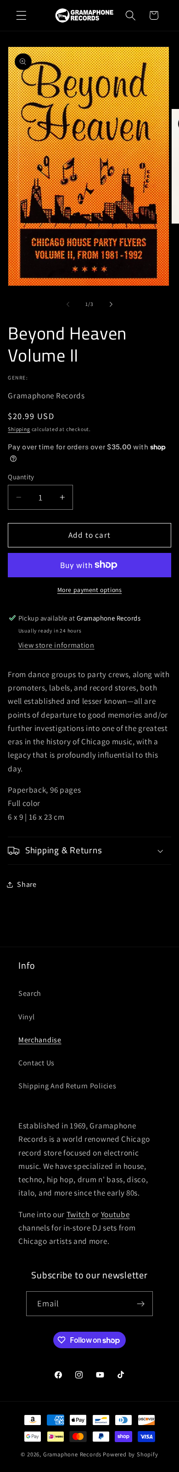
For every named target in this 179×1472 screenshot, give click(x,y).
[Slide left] (68, 304)
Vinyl (26, 1017)
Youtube (115, 1214)
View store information (56, 645)
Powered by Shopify (130, 1454)
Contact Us (36, 1063)
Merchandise (40, 1040)
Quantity (21, 476)
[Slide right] (111, 304)
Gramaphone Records (72, 1454)
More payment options (89, 590)
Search (29, 993)
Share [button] (26, 884)
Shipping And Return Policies (67, 1086)
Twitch (78, 1214)
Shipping (19, 429)
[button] (21, 15)
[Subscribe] (141, 1303)
